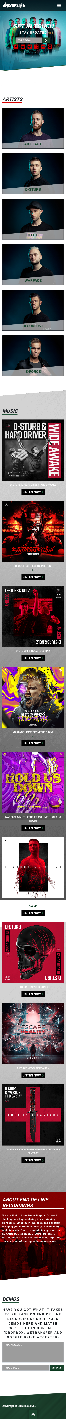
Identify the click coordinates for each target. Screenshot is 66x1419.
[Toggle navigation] (59, 5)
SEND (54, 1367)
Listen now (32, 492)
